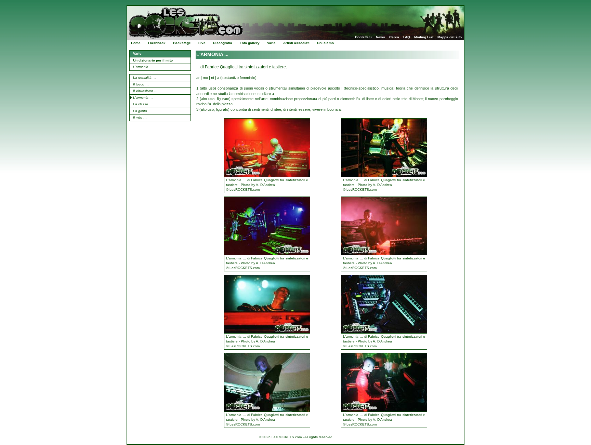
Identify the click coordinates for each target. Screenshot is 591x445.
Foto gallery (250, 43)
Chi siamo (325, 43)
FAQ (406, 37)
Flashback (157, 43)
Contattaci (363, 37)
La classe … (143, 104)
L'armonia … (143, 67)
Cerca (394, 37)
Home (136, 43)
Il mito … (140, 117)
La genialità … (144, 77)
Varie (271, 43)
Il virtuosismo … (145, 91)
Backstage (182, 43)
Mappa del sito (449, 37)
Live (202, 43)
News (380, 37)
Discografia (222, 43)
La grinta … (142, 111)
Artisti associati (296, 43)
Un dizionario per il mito (153, 60)
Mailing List (423, 37)
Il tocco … (141, 84)
